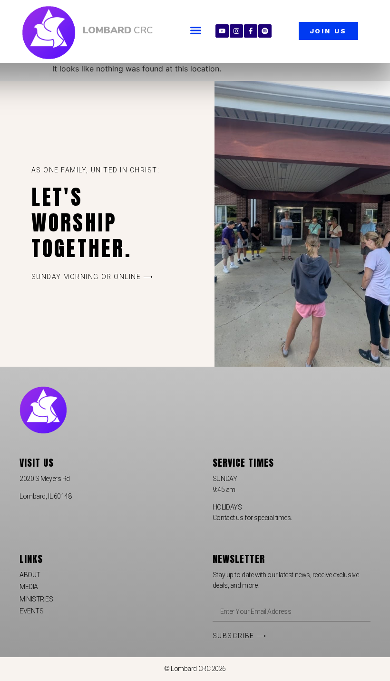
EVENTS (31, 611)
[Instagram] (236, 31)
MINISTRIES (36, 599)
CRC (118, 30)
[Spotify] (265, 31)
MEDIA (29, 587)
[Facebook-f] (250, 31)
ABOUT (30, 575)
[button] (196, 30)
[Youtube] (222, 31)
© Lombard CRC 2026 (195, 668)
